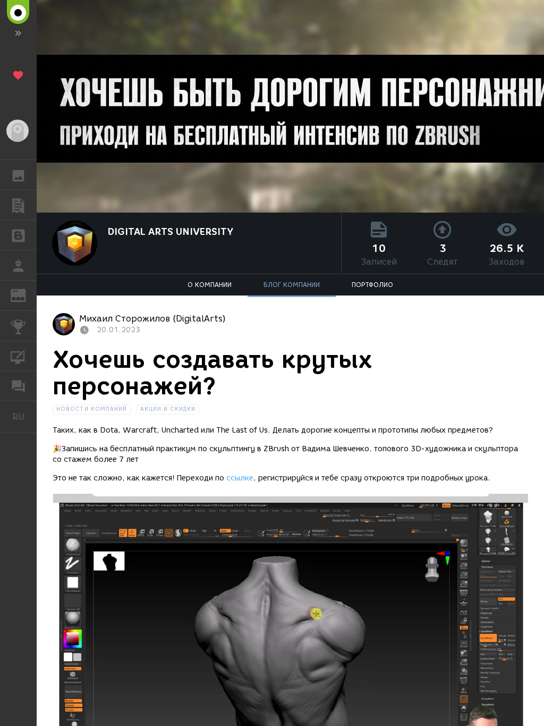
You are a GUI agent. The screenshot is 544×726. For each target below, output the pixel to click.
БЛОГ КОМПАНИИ (292, 285)
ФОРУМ (18, 386)
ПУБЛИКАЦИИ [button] (18, 205)
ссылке (239, 478)
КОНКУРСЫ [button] (18, 326)
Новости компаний (92, 409)
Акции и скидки (168, 409)
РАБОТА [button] (18, 265)
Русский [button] (24, 416)
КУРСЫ (18, 356)
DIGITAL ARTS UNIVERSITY (170, 232)
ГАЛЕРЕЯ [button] (18, 175)
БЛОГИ (18, 235)
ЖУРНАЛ (25, 295)
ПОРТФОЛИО (372, 285)
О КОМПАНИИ (210, 285)
